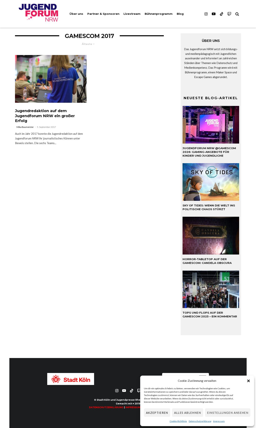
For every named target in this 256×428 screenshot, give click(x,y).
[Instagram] (206, 14)
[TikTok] (221, 14)
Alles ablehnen (187, 412)
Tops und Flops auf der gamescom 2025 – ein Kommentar (210, 314)
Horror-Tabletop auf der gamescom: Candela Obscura (207, 261)
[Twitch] (229, 14)
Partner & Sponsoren (103, 14)
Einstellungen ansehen (227, 412)
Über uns (76, 14)
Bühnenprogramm (159, 14)
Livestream (132, 14)
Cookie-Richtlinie (178, 421)
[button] (248, 381)
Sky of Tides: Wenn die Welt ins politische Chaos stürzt (209, 207)
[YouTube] (214, 14)
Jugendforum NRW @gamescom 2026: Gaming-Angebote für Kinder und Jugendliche (209, 151)
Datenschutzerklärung (200, 421)
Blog (180, 14)
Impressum (219, 421)
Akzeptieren (157, 412)
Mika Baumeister (25, 127)
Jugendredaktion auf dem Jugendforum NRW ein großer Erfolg (45, 116)
